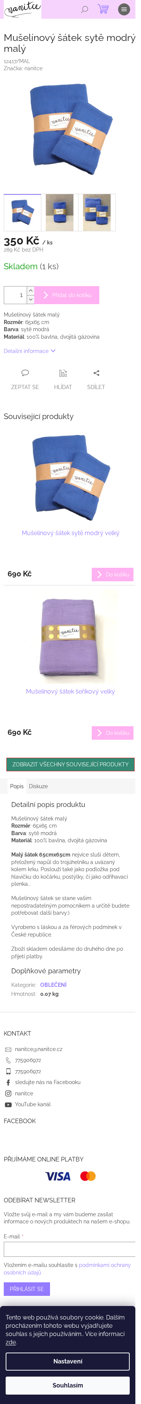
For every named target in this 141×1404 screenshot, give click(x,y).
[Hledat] (84, 9)
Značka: (23, 68)
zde (11, 1342)
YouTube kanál (33, 1104)
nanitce (24, 1093)
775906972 (28, 1060)
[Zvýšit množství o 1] (30, 291)
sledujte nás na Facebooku (47, 1082)
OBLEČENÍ (53, 985)
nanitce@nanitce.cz (38, 1049)
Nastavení (67, 1361)
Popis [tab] (17, 786)
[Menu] (124, 9)
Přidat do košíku (71, 295)
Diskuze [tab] (38, 786)
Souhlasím (68, 1385)
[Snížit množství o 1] (30, 299)
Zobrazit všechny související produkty (70, 765)
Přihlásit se (27, 1289)
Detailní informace (26, 351)
